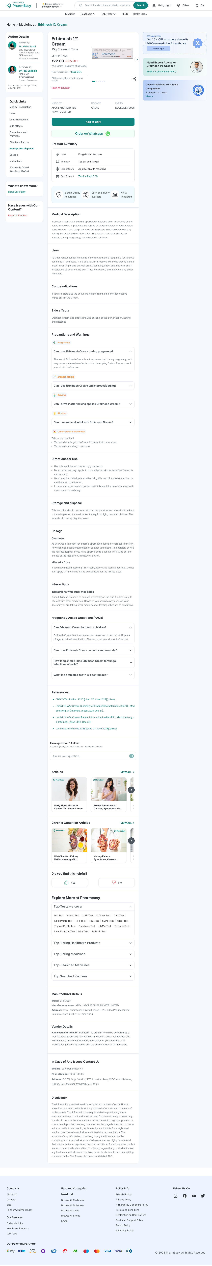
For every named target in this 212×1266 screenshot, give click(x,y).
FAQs (64, 1220)
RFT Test (80, 920)
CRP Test (88, 915)
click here (88, 1156)
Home (11, 24)
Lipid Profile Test (63, 920)
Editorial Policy (124, 1194)
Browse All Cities (70, 1210)
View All (126, 772)
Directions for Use (19, 142)
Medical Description (20, 106)
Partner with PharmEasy (19, 1209)
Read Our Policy (17, 191)
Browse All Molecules (72, 1205)
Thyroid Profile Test (64, 926)
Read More (76, 72)
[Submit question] (131, 756)
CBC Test (119, 915)
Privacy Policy (123, 1199)
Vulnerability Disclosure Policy (132, 1204)
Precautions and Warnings (18, 134)
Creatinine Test (87, 926)
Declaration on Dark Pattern (131, 1215)
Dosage (13, 154)
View (148, 96)
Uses (12, 113)
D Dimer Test (103, 915)
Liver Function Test (64, 931)
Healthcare (86, 13)
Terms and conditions (127, 1209)
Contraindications (18, 119)
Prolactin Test (99, 931)
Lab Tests (107, 13)
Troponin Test (121, 926)
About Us (12, 1194)
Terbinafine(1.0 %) (88, 176)
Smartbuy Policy (125, 1230)
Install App (158, 48)
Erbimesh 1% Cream (52, 24)
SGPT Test (108, 920)
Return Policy (123, 1225)
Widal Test (122, 920)
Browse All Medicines (72, 1200)
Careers (11, 1199)
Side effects (16, 125)
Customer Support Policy (129, 1220)
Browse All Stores (70, 1215)
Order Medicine (15, 1223)
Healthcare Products (18, 1228)
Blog (9, 1204)
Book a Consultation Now (160, 71)
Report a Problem (17, 215)
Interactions (15, 161)
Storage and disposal (21, 148)
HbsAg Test (73, 915)
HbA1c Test (105, 926)
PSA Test (83, 931)
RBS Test (94, 920)
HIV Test (58, 915)
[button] (111, 5)
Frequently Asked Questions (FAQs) (19, 169)
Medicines (26, 24)
